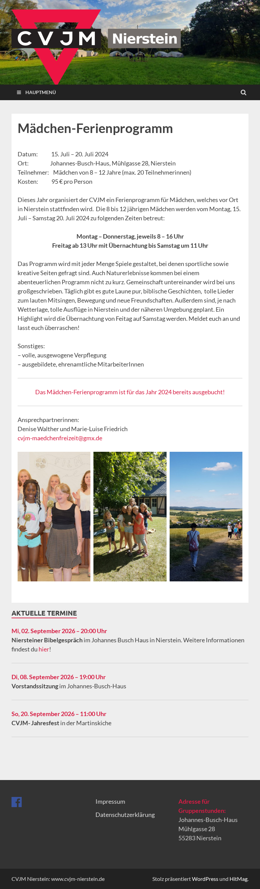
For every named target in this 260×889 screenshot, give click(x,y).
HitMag (238, 878)
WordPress (205, 878)
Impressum (110, 801)
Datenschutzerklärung (125, 814)
